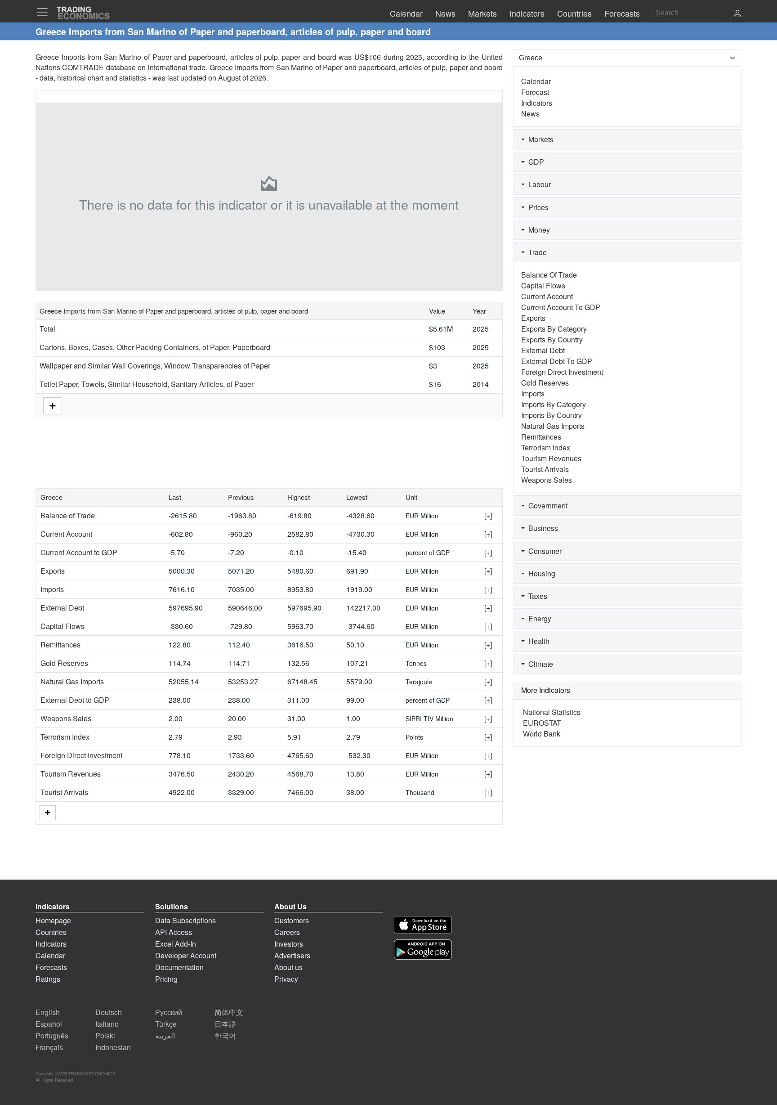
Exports (52, 571)
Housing (540, 573)
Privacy (286, 979)
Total (47, 328)
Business (541, 528)
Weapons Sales (65, 718)
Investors (288, 944)
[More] (48, 812)
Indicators (536, 103)
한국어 (225, 1035)
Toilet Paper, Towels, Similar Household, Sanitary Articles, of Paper (147, 384)
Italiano (107, 1024)
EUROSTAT (542, 723)
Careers (287, 932)
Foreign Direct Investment (81, 755)
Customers (291, 920)
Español (49, 1024)
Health (537, 641)
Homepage (53, 920)
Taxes (536, 596)
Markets (539, 139)
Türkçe (166, 1024)
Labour (538, 184)
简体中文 (228, 1012)
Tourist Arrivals (64, 792)
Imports (52, 589)
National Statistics (552, 712)
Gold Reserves (64, 663)
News (530, 113)
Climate (539, 664)
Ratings (48, 979)
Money (537, 230)
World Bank (541, 733)
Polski (105, 1035)
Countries (51, 932)
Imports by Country (551, 415)
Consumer (543, 551)
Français (49, 1047)
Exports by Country (552, 339)
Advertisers (292, 955)
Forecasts (51, 967)
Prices (537, 207)
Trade (536, 252)
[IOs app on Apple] (423, 925)
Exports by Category (554, 328)
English (48, 1012)
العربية (165, 1035)
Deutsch (108, 1012)
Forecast (535, 92)
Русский (168, 1012)
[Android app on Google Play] (423, 949)
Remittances (60, 644)
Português (52, 1035)
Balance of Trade (67, 515)
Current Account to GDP (78, 552)
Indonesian (113, 1047)
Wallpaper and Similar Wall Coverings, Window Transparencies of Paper (155, 365)
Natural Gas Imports (72, 681)
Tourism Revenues (70, 773)
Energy (538, 618)
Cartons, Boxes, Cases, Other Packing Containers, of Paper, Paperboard (155, 347)
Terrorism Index (64, 737)
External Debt (62, 607)
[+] (488, 515)
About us (288, 967)
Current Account (66, 534)
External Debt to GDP (74, 700)
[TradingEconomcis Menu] (45, 12)
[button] (737, 14)
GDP (534, 162)
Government (546, 505)
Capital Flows (62, 626)
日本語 (225, 1024)
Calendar (536, 81)
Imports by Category (553, 404)
